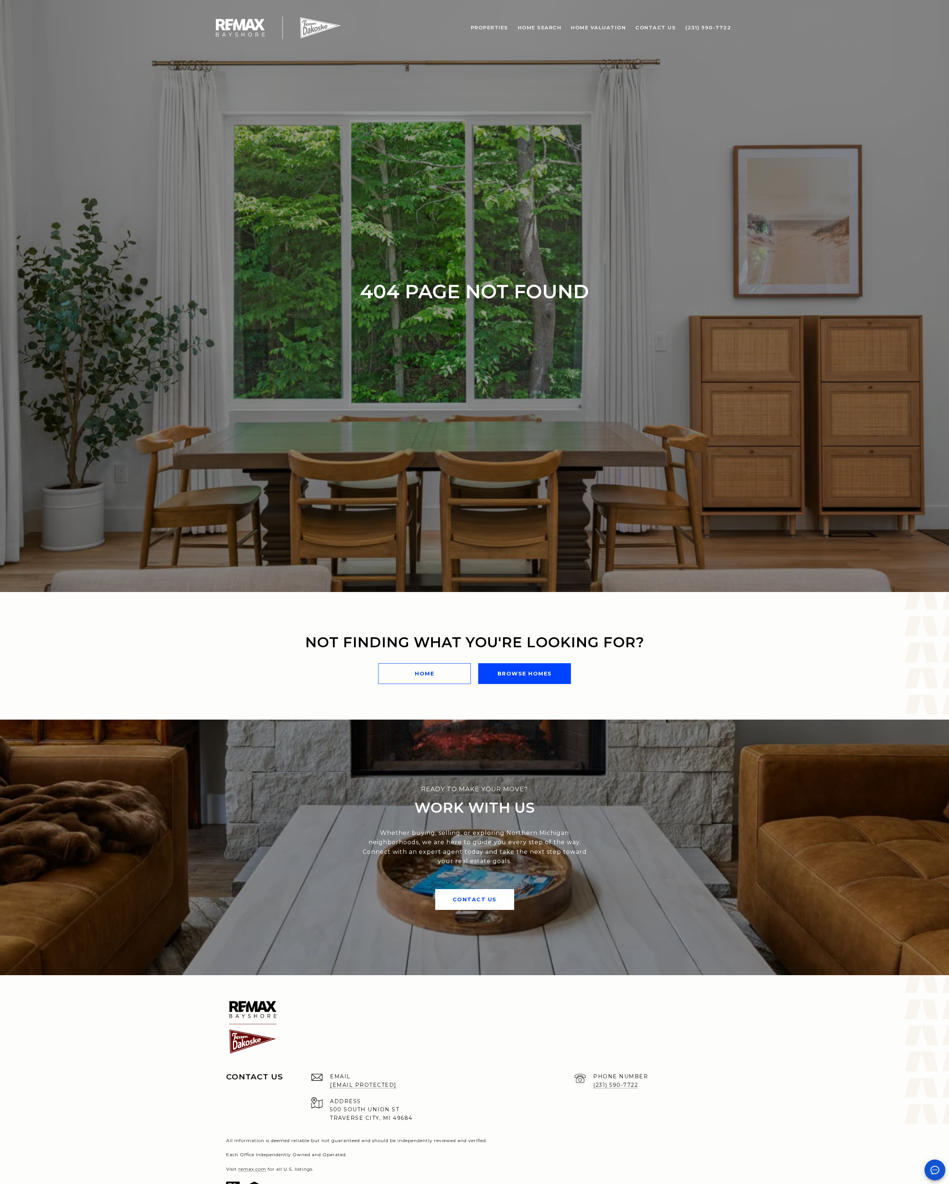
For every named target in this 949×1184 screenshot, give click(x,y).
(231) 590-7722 (615, 1085)
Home (424, 673)
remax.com (252, 1169)
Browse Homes (524, 673)
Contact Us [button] (475, 899)
